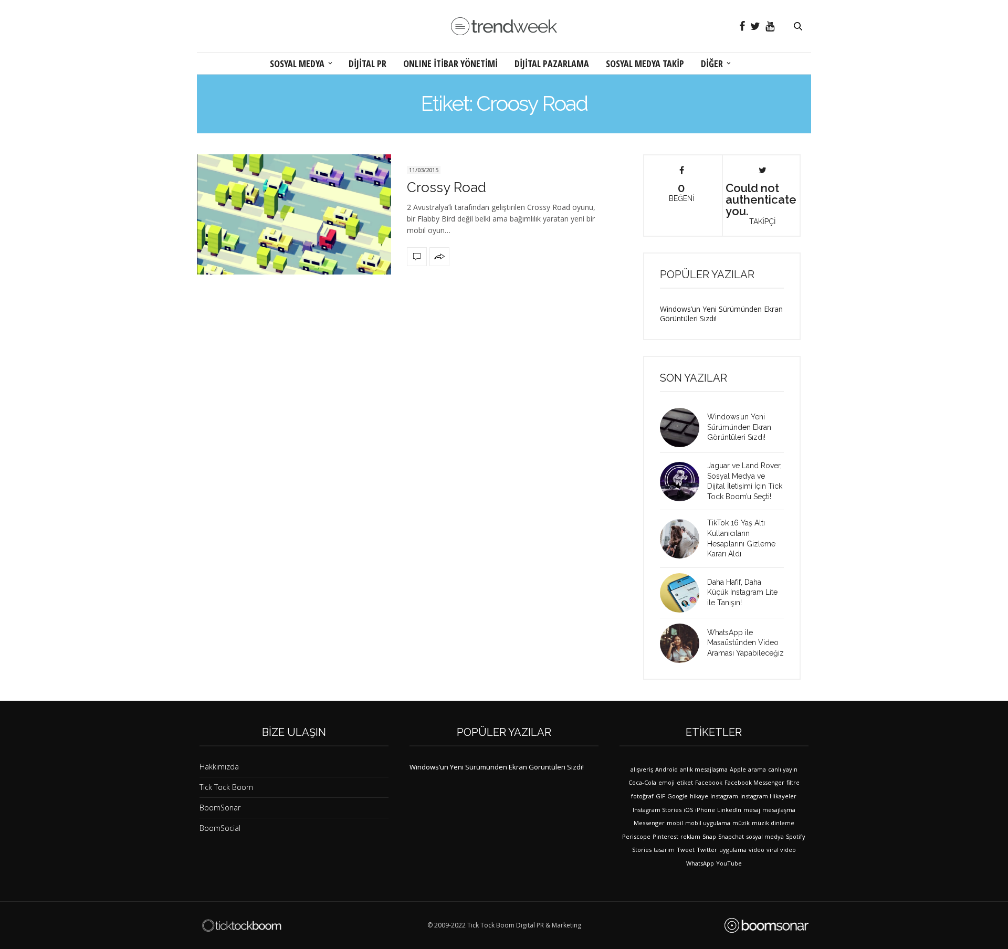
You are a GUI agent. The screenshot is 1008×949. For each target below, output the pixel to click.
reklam (690, 836)
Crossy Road (446, 187)
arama (757, 769)
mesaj (751, 810)
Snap (709, 836)
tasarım (664, 849)
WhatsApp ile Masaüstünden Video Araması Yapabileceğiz (745, 642)
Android (666, 769)
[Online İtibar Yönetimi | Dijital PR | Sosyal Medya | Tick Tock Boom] (242, 925)
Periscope (636, 836)
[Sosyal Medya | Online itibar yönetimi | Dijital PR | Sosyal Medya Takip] (504, 26)
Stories (642, 849)
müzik (741, 823)
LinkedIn (729, 810)
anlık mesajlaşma (704, 769)
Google (677, 796)
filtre (793, 782)
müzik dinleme (773, 823)
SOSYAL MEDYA (297, 63)
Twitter (707, 849)
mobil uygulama (707, 823)
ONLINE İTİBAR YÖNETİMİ (450, 63)
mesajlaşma (778, 810)
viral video (781, 849)
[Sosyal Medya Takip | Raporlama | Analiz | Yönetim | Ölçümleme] (766, 925)
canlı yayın (782, 769)
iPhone (705, 810)
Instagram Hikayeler (768, 796)
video (756, 849)
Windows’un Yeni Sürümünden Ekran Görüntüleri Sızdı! (721, 313)
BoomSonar (220, 808)
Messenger (649, 823)
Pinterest (665, 836)
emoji (666, 782)
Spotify (795, 836)
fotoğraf (642, 796)
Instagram (724, 796)
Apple (738, 769)
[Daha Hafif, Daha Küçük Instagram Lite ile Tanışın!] (683, 593)
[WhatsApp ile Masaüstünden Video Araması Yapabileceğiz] (683, 643)
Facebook (708, 782)
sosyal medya (765, 836)
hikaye (699, 796)
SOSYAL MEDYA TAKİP (645, 63)
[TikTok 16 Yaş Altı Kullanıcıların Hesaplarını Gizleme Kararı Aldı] (683, 538)
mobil (675, 823)
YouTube (729, 863)
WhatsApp (700, 863)
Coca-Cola (642, 782)
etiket (685, 782)
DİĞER (712, 63)
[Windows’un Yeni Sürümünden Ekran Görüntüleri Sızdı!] (683, 427)
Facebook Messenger (754, 782)
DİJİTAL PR (367, 63)
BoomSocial (220, 828)
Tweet (686, 849)
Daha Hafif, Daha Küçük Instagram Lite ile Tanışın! (742, 592)
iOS (688, 810)
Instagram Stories (657, 810)
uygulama (733, 849)
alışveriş (642, 769)
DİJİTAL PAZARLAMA (551, 63)
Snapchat (731, 836)
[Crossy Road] (294, 214)
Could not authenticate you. (761, 203)
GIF (660, 796)
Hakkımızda (219, 767)
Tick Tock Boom (226, 787)
